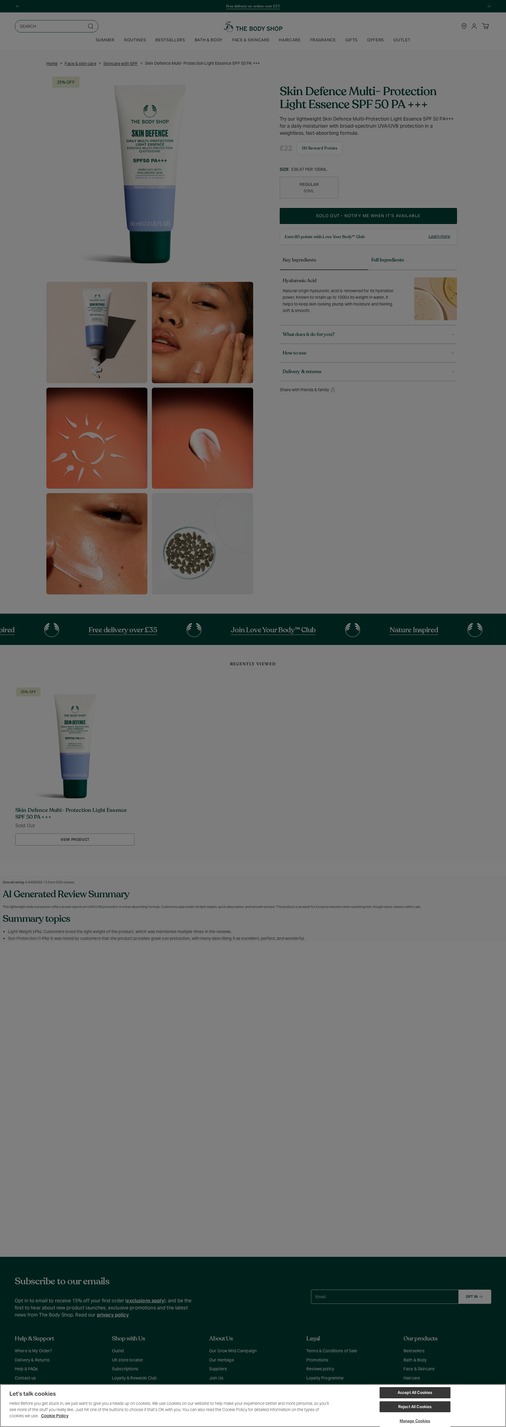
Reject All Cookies (415, 1406)
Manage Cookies (415, 1420)
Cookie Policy (55, 1415)
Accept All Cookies (415, 1392)
